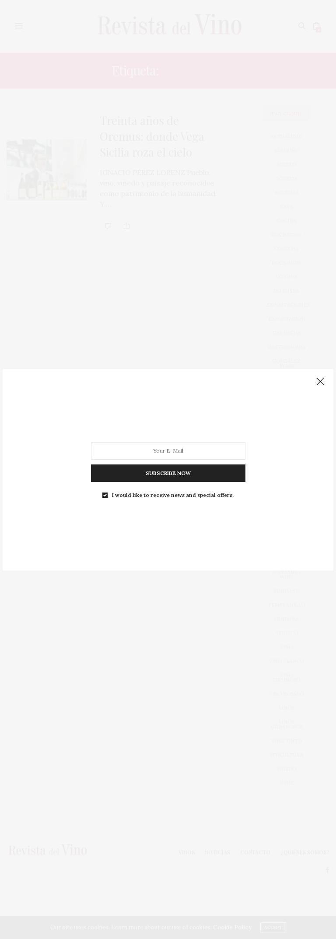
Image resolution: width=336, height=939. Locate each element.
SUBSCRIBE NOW (168, 472)
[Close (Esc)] (320, 382)
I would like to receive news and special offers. (173, 494)
